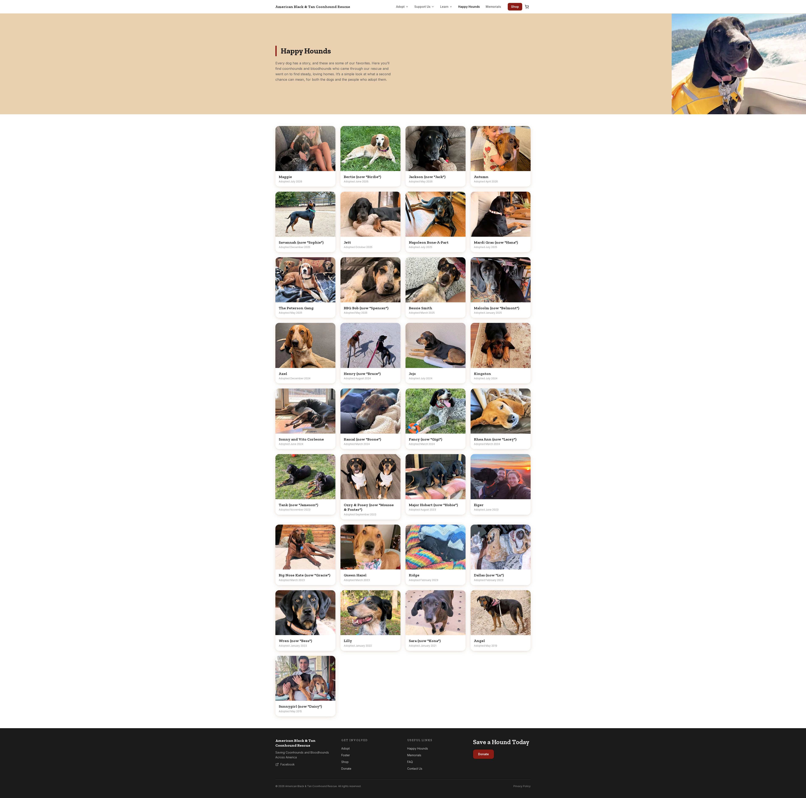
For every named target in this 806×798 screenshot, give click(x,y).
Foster (345, 755)
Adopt (400, 6)
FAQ (410, 762)
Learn (444, 6)
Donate (346, 768)
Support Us (422, 6)
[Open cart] (527, 6)
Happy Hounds (469, 6)
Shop (515, 6)
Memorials (493, 6)
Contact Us (414, 768)
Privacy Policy (522, 786)
